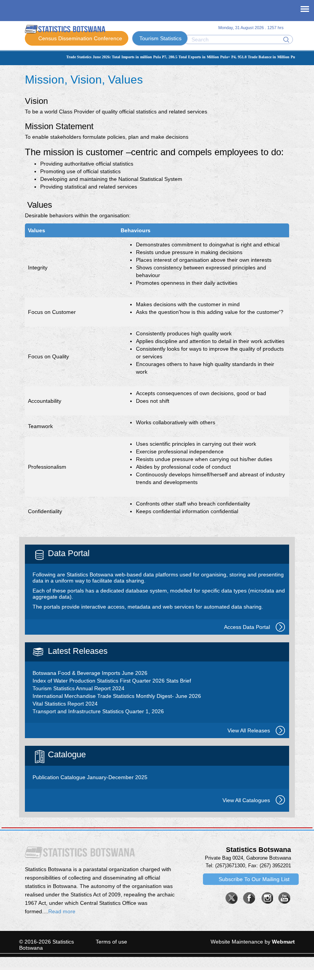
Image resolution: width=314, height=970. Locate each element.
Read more (61, 911)
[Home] (65, 29)
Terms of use (111, 942)
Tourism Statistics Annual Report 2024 (78, 688)
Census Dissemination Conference (80, 38)
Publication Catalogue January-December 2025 (90, 777)
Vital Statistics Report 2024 (65, 704)
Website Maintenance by (253, 942)
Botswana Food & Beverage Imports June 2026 (90, 673)
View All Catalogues (246, 800)
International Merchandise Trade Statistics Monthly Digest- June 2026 (117, 696)
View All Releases (248, 730)
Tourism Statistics (160, 38)
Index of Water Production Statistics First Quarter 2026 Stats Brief (112, 681)
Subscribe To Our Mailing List (254, 879)
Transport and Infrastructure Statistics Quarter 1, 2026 (98, 711)
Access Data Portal (247, 627)
